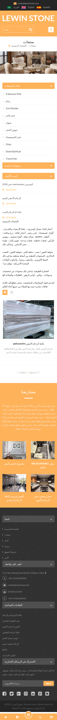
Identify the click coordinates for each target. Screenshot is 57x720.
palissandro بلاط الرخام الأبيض (28, 343)
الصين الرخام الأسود (11, 626)
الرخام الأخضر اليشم (11, 198)
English (31, 7)
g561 (4, 649)
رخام (8, 101)
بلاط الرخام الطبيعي (11, 632)
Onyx (8, 144)
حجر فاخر (10, 115)
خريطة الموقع (10, 552)
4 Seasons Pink (13, 93)
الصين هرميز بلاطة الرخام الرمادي (14, 498)
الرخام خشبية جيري (10, 644)
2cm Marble (12, 108)
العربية (16, 7)
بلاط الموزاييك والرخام (12, 615)
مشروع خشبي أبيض (14, 463)
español (46, 7)
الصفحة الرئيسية (18, 45)
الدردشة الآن (28, 714)
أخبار (6, 540)
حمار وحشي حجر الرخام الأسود (43, 498)
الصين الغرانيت (8, 655)
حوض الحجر (12, 129)
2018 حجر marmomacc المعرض (17, 184)
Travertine (11, 158)
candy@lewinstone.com (28, 3)
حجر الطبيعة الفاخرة (11, 621)
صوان (8, 122)
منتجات (7, 534)
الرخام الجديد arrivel (11, 212)
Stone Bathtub (13, 151)
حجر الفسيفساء (13, 137)
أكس (6, 557)
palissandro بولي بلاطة (43, 465)
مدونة (6, 546)
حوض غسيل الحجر (10, 638)
